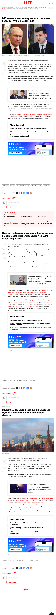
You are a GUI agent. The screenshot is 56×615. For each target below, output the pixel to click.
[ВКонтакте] (27, 193)
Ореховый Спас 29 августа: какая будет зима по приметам (45, 223)
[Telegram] (24, 193)
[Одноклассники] (31, 193)
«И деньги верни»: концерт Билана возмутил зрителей (28, 223)
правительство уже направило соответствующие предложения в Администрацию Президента (30, 292)
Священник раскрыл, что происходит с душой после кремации (11, 223)
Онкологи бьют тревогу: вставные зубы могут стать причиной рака (27, 216)
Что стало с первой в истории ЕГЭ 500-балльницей (43, 216)
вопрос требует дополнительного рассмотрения (22, 306)
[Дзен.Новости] (17, 193)
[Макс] (20, 193)
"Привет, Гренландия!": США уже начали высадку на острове (11, 216)
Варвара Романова (13, 157)
